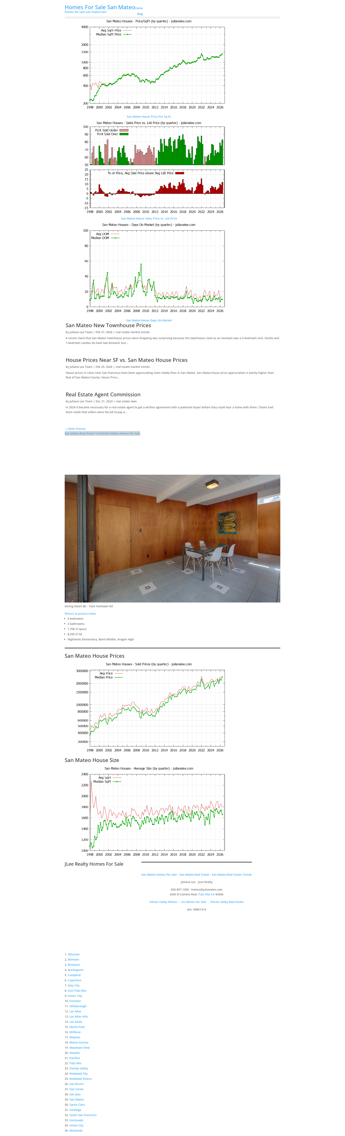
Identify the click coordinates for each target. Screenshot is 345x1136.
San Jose (75, 1094)
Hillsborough (78, 1006)
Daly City (73, 985)
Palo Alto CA (206, 894)
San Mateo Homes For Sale (122, 433)
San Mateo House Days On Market (149, 320)
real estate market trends (133, 332)
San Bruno (76, 1084)
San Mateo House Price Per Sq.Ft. (149, 116)
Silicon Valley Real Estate (227, 902)
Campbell (74, 975)
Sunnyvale (76, 1120)
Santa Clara (77, 1104)
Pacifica (74, 1058)
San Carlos (76, 1089)
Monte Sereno (78, 1042)
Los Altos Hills (78, 1016)
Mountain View (79, 1047)
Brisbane (74, 965)
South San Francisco (82, 1115)
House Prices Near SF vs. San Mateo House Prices (127, 359)
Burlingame (75, 970)
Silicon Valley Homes (163, 902)
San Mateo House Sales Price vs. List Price (149, 218)
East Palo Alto (77, 990)
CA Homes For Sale (193, 902)
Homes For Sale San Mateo (100, 7)
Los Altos (75, 1011)
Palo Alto (75, 1063)
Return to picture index (80, 613)
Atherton (74, 954)
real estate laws (126, 401)
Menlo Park (77, 1027)
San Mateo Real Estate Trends (85, 433)
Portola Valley (78, 1068)
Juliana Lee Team (81, 332)
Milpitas (74, 1037)
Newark (74, 1053)
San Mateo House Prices (95, 655)
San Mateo (76, 1099)
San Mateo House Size (92, 760)
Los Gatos (75, 1022)
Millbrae (75, 1032)
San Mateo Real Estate (194, 874)
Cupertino (74, 980)
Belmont (73, 959)
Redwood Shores (80, 1079)
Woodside (76, 1130)
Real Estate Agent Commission (103, 394)
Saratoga (75, 1110)
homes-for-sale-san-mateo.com (85, 12)
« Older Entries (76, 429)
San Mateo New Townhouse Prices (108, 325)
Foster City (75, 996)
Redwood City (78, 1073)
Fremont (75, 1001)
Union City (76, 1125)
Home (139, 8)
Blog (140, 14)
